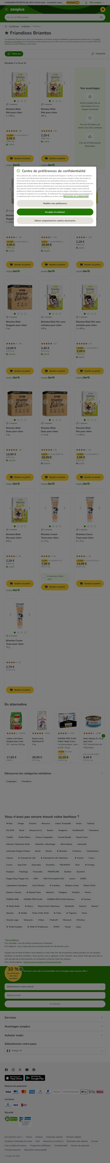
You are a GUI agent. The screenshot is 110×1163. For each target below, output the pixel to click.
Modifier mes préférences (55, 203)
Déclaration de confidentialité (76, 196)
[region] (55, 196)
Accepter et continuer (55, 212)
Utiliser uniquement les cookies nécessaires (55, 220)
